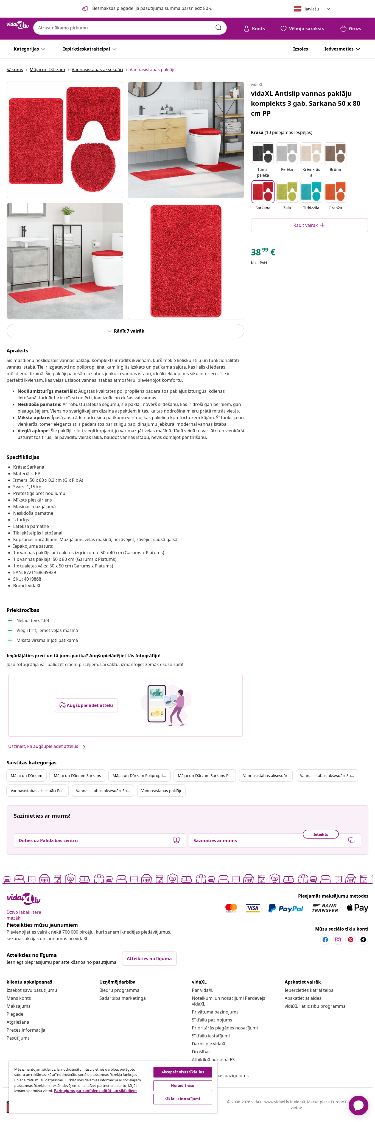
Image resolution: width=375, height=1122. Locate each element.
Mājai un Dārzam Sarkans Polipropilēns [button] (207, 775)
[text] (263, 253)
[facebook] (325, 939)
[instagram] (338, 939)
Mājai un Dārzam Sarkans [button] (77, 775)
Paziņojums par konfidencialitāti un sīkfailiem (95, 1090)
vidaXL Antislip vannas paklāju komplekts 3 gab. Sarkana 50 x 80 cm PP (305, 103)
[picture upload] (166, 705)
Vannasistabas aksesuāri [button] (266, 775)
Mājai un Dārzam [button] (26, 775)
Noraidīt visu (183, 1085)
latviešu (312, 9)
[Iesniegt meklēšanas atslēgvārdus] (218, 27)
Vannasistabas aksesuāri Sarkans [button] (329, 775)
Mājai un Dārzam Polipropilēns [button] (141, 775)
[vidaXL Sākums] (18, 25)
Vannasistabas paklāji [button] (161, 790)
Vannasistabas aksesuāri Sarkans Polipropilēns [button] (105, 790)
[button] (263, 160)
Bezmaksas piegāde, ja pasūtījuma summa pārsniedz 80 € (151, 8)
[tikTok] (363, 939)
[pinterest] (350, 939)
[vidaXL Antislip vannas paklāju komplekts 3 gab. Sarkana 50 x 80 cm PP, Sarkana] (65, 140)
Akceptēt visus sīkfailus (182, 1072)
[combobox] (130, 28)
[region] (113, 1087)
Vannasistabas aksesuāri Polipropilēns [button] (39, 790)
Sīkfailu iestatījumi (211, 1036)
